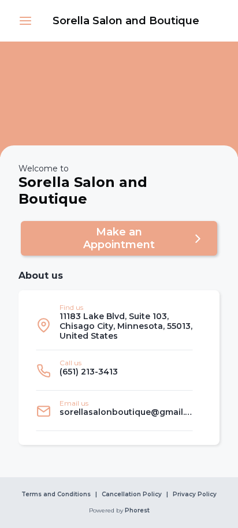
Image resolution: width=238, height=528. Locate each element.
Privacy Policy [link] (195, 494)
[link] (126, 21)
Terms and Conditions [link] (56, 494)
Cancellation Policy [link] (132, 494)
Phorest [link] (137, 510)
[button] (25, 20)
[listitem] (114, 324)
